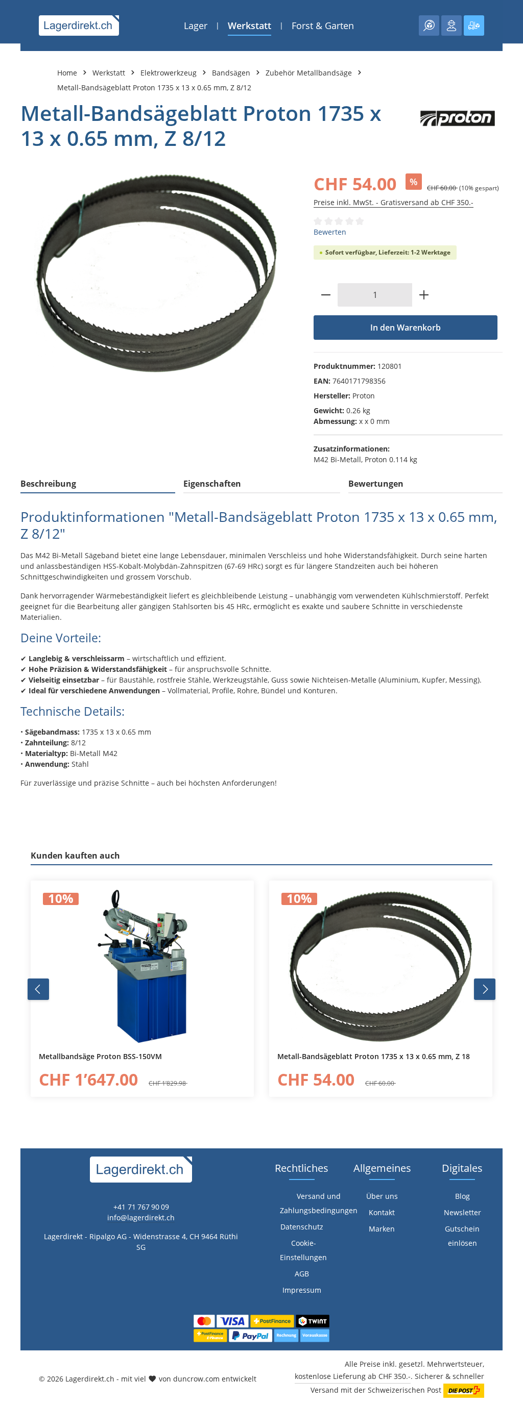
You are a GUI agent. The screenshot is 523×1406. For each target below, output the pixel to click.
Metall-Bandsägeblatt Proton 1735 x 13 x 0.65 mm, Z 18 (373, 1056)
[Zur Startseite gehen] (79, 25)
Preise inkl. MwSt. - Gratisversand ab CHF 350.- (393, 202)
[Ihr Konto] (451, 25)
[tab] (97, 484)
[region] (156, 273)
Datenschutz (301, 1227)
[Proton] (458, 125)
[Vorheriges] (38, 989)
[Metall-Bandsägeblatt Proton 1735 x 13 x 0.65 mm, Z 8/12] (156, 273)
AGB (302, 1273)
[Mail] (13, 914)
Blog (462, 1196)
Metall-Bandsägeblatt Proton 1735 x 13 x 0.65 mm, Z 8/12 (154, 87)
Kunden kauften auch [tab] (75, 855)
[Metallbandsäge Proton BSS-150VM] (142, 966)
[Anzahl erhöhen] (424, 295)
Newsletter (462, 1212)
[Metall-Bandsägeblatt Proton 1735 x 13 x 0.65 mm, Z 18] (380, 966)
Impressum (301, 1290)
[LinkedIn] (13, 873)
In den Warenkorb (405, 327)
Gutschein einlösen (462, 1236)
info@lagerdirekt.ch (141, 1217)
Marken (382, 1229)
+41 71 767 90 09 (141, 1207)
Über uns (382, 1196)
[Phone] (13, 894)
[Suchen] (429, 25)
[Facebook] (13, 853)
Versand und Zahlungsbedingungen (319, 1203)
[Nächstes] (484, 989)
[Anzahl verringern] (326, 295)
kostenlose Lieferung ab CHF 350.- (353, 1376)
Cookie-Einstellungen (303, 1250)
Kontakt (382, 1212)
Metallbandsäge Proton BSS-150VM (100, 1056)
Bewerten (330, 232)
